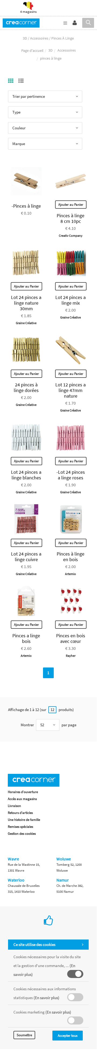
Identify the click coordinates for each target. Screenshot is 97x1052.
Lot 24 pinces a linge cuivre (26, 556)
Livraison (14, 805)
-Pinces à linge (26, 206)
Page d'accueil (32, 50)
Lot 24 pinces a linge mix (70, 300)
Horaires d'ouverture (23, 792)
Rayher (71, 656)
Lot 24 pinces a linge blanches (26, 475)
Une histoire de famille (24, 819)
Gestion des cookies (22, 833)
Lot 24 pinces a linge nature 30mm (26, 303)
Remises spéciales (20, 826)
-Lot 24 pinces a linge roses (70, 475)
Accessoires (67, 50)
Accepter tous (67, 1035)
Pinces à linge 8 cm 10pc (70, 218)
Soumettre (24, 1035)
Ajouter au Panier (70, 204)
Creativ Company (70, 236)
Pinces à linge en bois (70, 556)
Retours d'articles (20, 812)
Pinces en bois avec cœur (70, 638)
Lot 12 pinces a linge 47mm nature (70, 390)
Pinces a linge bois (26, 638)
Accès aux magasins (22, 799)
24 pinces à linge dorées (26, 387)
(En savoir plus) (46, 997)
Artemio (70, 574)
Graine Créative (26, 323)
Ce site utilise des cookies (34, 944)
